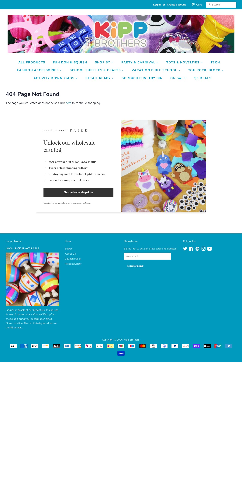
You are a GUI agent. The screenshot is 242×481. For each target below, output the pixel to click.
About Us (70, 254)
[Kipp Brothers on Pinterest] (197, 249)
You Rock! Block (205, 70)
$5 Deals (202, 78)
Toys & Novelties (183, 62)
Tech (215, 62)
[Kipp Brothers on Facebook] (191, 249)
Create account (176, 4)
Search (69, 248)
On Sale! (178, 78)
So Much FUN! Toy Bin (142, 78)
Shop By (103, 62)
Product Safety (73, 264)
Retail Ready (98, 78)
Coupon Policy (73, 258)
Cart (199, 4)
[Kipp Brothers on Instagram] (203, 249)
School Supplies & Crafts (96, 70)
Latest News (14, 241)
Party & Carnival (138, 62)
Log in (157, 4)
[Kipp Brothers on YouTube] (209, 249)
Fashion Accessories (38, 70)
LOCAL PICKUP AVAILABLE (22, 248)
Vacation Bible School (155, 70)
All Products (31, 62)
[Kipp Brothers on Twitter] (185, 249)
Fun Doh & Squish (70, 62)
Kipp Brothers (132, 339)
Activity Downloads (54, 78)
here (68, 103)
